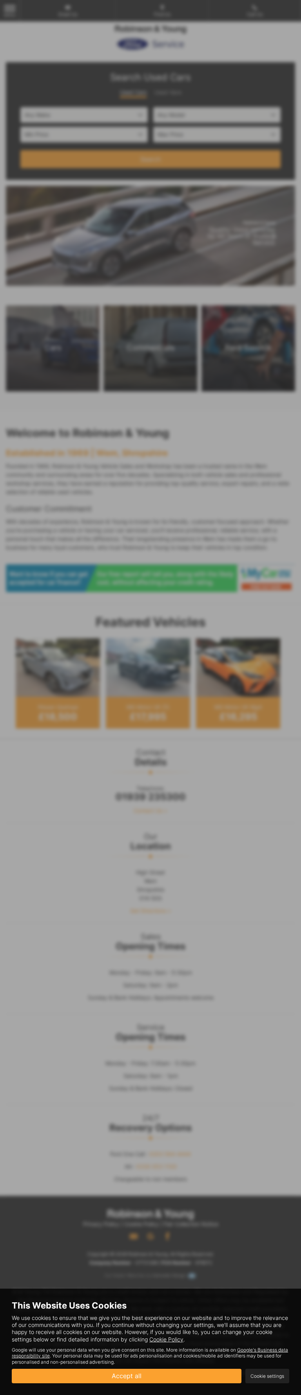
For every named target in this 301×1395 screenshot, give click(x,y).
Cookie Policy (166, 1339)
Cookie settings (267, 1376)
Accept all (126, 1376)
